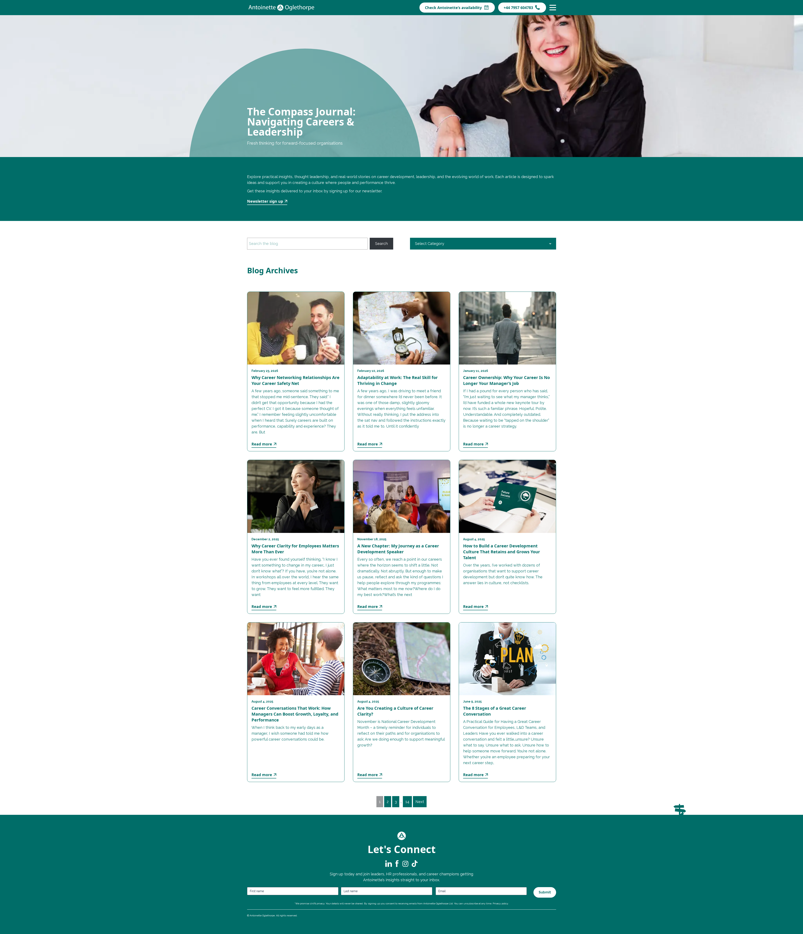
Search (381, 243)
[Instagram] (405, 863)
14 (407, 801)
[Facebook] (397, 863)
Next (419, 801)
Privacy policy (500, 903)
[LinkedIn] (388, 863)
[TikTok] (414, 863)
